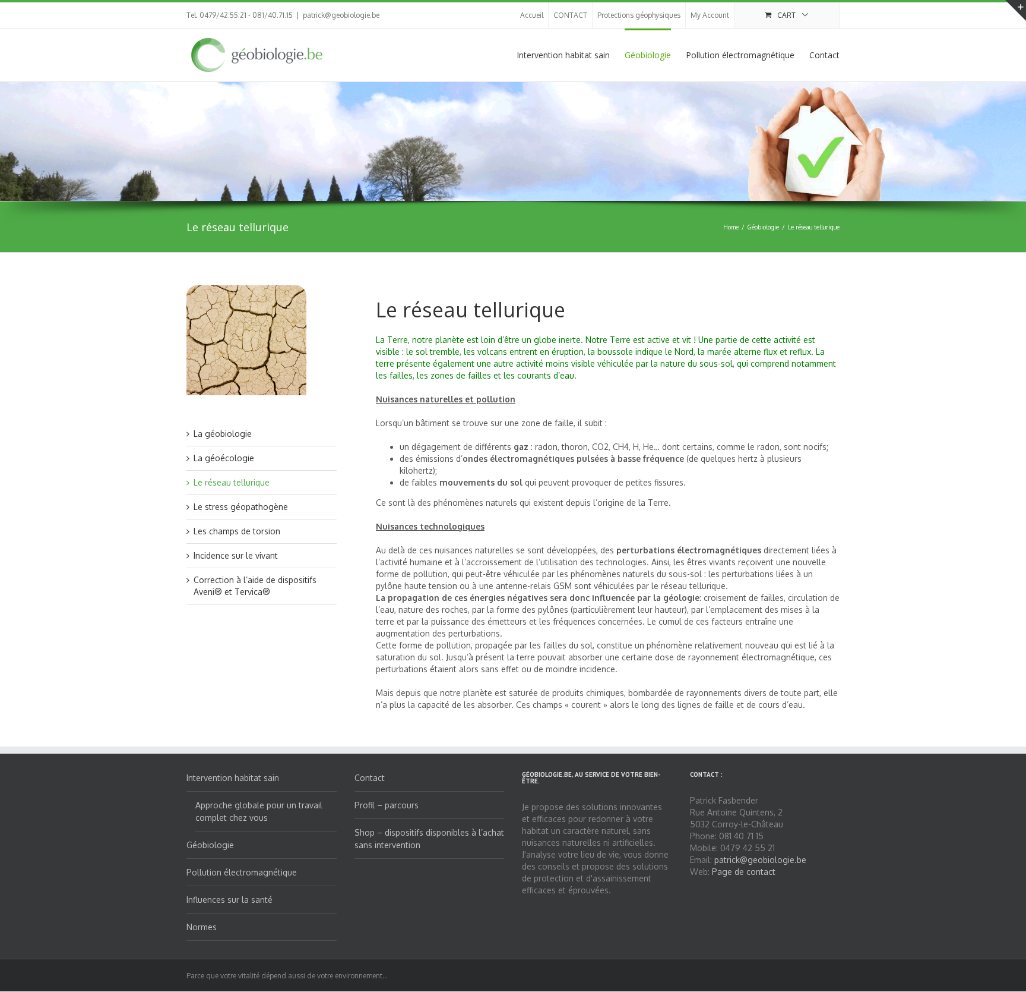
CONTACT (570, 15)
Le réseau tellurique (232, 482)
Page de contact (743, 872)
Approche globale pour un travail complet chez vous (258, 811)
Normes (201, 927)
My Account (710, 15)
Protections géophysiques (638, 15)
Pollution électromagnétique (740, 55)
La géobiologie (223, 434)
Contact (824, 55)
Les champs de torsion (237, 531)
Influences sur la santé (229, 900)
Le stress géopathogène (241, 507)
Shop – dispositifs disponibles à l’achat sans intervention (429, 838)
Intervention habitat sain (563, 55)
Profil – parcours (386, 805)
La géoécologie (224, 458)
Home (731, 227)
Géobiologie (648, 55)
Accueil (531, 15)
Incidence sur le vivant (236, 555)
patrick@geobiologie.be (341, 15)
